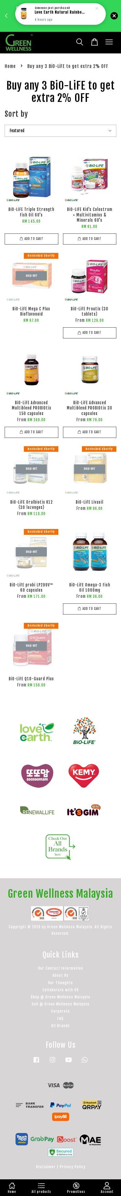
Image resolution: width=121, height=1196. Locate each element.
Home (10, 66)
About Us (60, 975)
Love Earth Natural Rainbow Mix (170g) (61, 8)
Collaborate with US (61, 990)
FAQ (60, 1018)
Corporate (60, 1011)
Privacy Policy (72, 1167)
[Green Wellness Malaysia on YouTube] (68, 1062)
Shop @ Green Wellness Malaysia (60, 997)
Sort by (16, 114)
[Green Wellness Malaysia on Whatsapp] (84, 1062)
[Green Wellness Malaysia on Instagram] (52, 1062)
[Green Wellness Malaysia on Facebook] (36, 1062)
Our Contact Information (60, 968)
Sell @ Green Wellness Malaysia (60, 1004)
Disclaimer (46, 1167)
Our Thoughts (60, 982)
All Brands (60, 1025)
